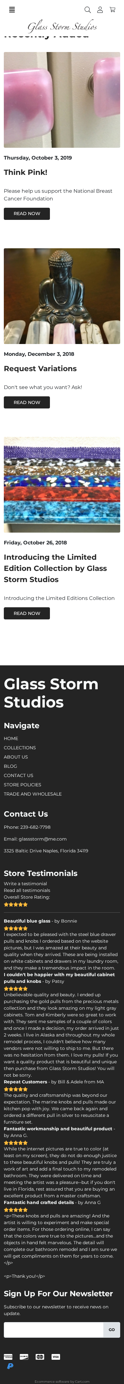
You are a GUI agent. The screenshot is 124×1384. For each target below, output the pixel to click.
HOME (11, 738)
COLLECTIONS (20, 748)
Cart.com (82, 1382)
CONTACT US (18, 775)
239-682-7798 (35, 827)
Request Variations (40, 368)
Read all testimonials (27, 890)
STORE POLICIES (22, 785)
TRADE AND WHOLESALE (33, 794)
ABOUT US (16, 757)
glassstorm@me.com (43, 839)
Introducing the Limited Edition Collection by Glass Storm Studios (55, 568)
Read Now (27, 213)
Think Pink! (25, 172)
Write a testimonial (25, 884)
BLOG (10, 766)
